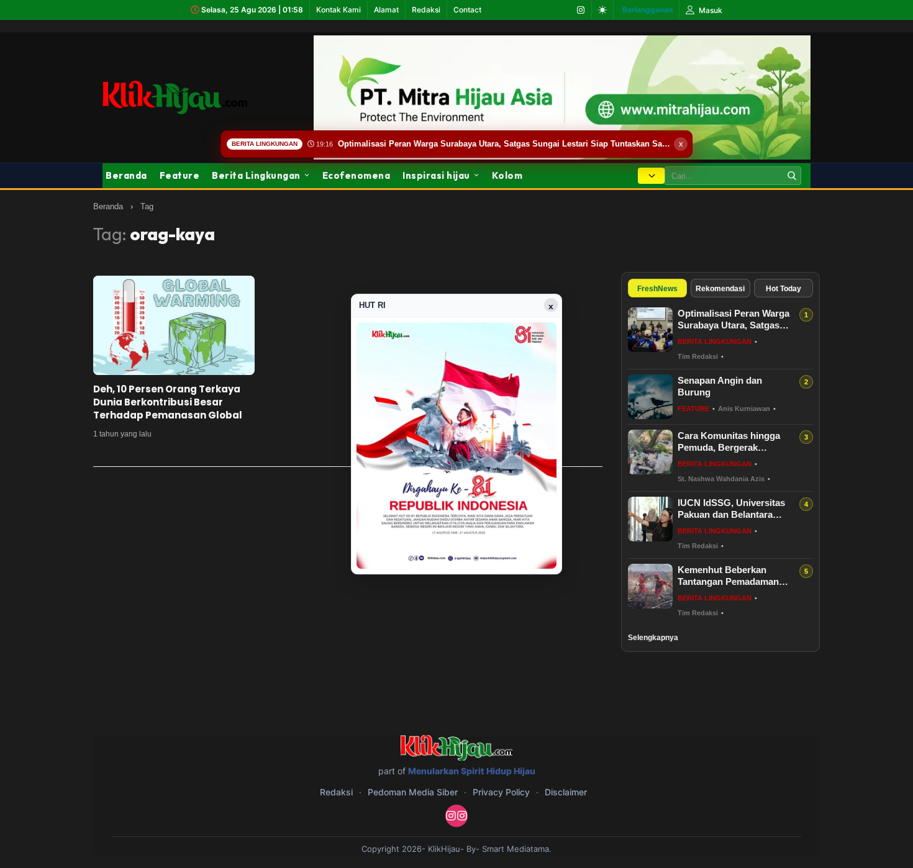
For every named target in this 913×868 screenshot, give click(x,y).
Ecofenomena (356, 175)
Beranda (126, 175)
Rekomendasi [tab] (720, 288)
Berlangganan (647, 9)
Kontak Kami (338, 9)
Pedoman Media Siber (413, 792)
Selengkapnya (653, 637)
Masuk (709, 10)
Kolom (507, 175)
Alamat (386, 9)
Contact (467, 9)
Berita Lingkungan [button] (256, 175)
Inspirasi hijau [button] (436, 175)
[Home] (174, 97)
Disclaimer (566, 792)
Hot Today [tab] (783, 288)
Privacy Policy (501, 792)
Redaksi (426, 9)
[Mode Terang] (602, 10)
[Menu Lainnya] (651, 176)
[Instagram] (580, 10)
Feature (180, 175)
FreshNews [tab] (657, 288)
